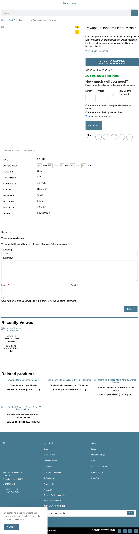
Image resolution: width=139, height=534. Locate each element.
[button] (3, 4)
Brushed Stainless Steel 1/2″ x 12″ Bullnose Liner (23, 416)
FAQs (93, 449)
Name (5, 285)
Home (3, 20)
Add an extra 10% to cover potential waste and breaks (108, 107)
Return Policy (97, 472)
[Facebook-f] (130, 531)
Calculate (93, 125)
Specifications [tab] (11, 150)
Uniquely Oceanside (52, 472)
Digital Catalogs (98, 455)
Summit (27, 20)
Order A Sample (112, 62)
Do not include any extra (99, 116)
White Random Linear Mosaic (23, 385)
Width (101, 91)
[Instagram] (119, 531)
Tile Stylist (48, 466)
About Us (47, 443)
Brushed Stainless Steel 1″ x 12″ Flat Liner (69, 385)
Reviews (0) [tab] (29, 150)
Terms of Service (51, 484)
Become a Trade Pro (52, 500)
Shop (46, 449)
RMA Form (96, 478)
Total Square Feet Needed (125, 92)
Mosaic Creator (50, 461)
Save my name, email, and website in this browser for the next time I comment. (38, 301)
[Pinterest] (125, 531)
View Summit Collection (96, 51)
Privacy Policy (49, 490)
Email (74, 285)
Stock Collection (15, 20)
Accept (12, 527)
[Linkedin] (136, 531)
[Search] (134, 13)
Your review (7, 257)
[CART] (135, 4)
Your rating (7, 250)
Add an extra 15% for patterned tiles (104, 112)
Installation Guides (99, 466)
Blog (93, 461)
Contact (94, 443)
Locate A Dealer (50, 455)
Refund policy (49, 478)
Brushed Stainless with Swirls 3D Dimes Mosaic (115, 388)
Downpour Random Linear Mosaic (11, 339)
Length (88, 91)
